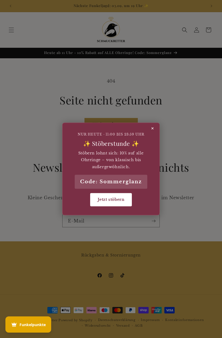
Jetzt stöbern (111, 199)
